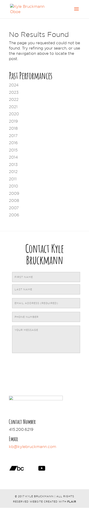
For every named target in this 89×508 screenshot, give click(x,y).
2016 (13, 143)
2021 (13, 107)
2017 (13, 136)
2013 (13, 164)
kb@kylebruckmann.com (32, 447)
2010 (13, 186)
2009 (14, 193)
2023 (13, 92)
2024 (13, 85)
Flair (71, 501)
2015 (13, 150)
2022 (13, 99)
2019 (13, 121)
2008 (14, 200)
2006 (14, 215)
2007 (14, 208)
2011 (13, 179)
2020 (14, 114)
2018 (13, 128)
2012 (13, 172)
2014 (13, 157)
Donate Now (29, 453)
